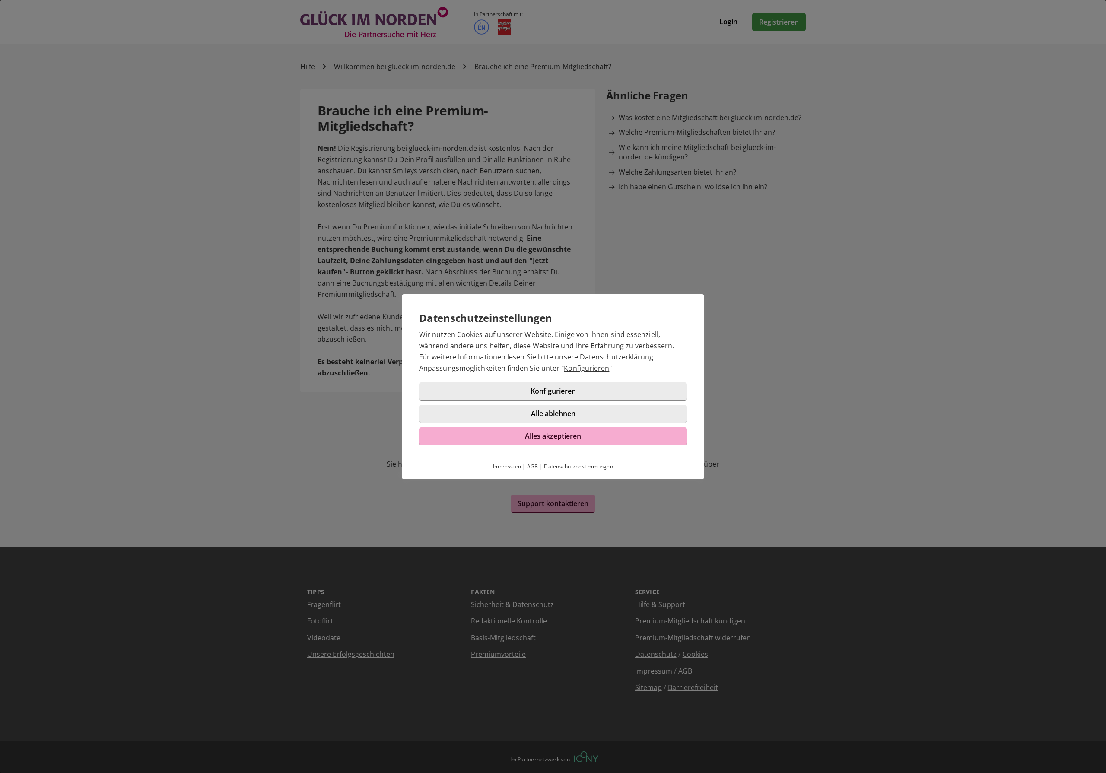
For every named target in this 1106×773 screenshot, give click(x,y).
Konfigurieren (586, 368)
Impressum (507, 466)
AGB (532, 466)
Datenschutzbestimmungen (578, 466)
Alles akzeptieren (553, 436)
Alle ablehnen (553, 413)
